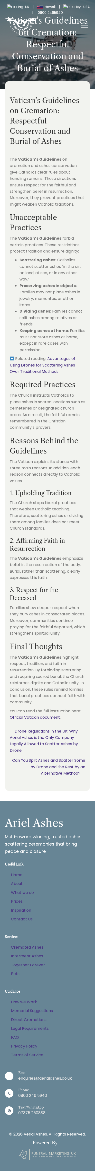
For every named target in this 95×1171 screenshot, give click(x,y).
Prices (17, 901)
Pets (15, 974)
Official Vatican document (35, 717)
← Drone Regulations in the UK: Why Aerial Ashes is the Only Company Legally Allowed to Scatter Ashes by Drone (44, 740)
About (17, 883)
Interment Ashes (27, 956)
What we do (22, 892)
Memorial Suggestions (32, 1011)
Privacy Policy (24, 1046)
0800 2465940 (50, 12)
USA (86, 6)
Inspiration (21, 910)
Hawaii (50, 6)
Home (16, 875)
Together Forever (28, 965)
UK (27, 6)
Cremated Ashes (27, 947)
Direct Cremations (29, 1019)
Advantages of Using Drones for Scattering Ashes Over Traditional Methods (42, 365)
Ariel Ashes (34, 823)
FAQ (15, 1037)
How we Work (24, 1002)
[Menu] (84, 26)
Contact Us (22, 919)
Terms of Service (27, 1055)
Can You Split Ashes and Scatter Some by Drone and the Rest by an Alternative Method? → (48, 767)
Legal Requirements (30, 1028)
